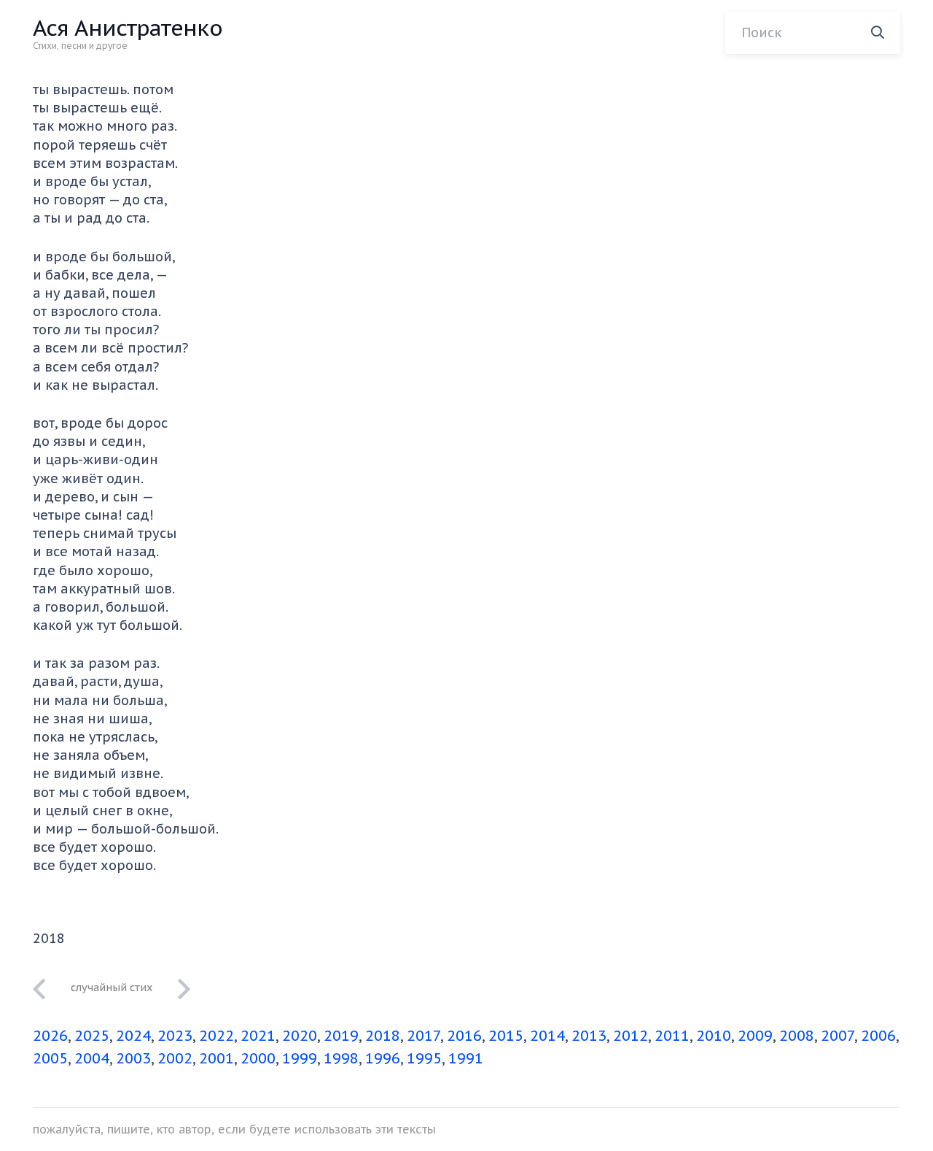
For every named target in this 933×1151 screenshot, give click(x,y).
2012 (630, 1035)
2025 (91, 1035)
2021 (258, 1035)
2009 (755, 1035)
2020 (299, 1035)
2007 (837, 1035)
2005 (50, 1058)
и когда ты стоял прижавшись (111, 987)
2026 (50, 1035)
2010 (713, 1035)
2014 (547, 1035)
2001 (216, 1058)
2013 (588, 1035)
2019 (341, 1035)
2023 (174, 1035)
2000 (258, 1058)
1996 (382, 1058)
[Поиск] (877, 33)
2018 (382, 1035)
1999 (299, 1058)
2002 (174, 1058)
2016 (464, 1035)
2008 (796, 1035)
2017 (423, 1035)
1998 (341, 1058)
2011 (672, 1035)
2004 (91, 1058)
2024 (133, 1035)
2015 (505, 1035)
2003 (133, 1058)
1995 (424, 1058)
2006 (878, 1035)
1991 (465, 1058)
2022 (216, 1035)
